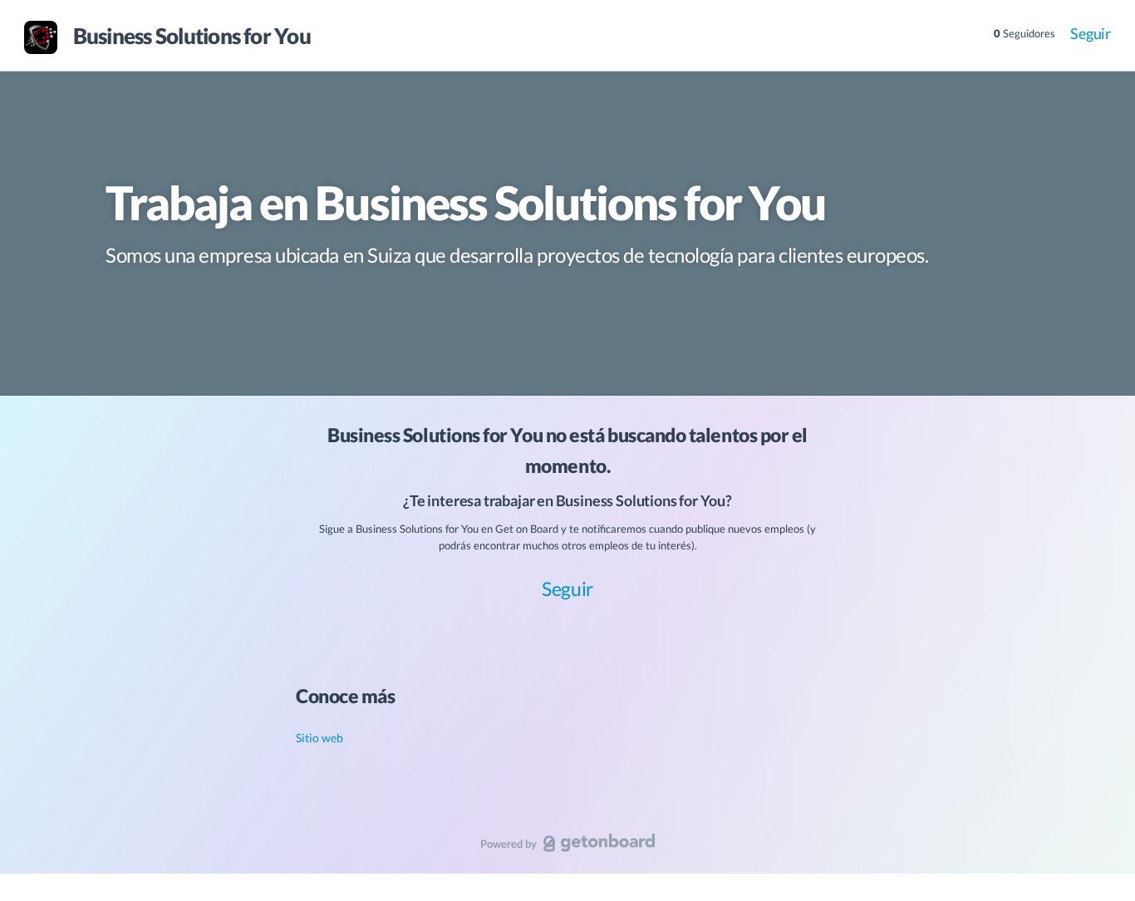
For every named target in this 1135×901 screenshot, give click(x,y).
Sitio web (319, 738)
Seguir (1090, 33)
